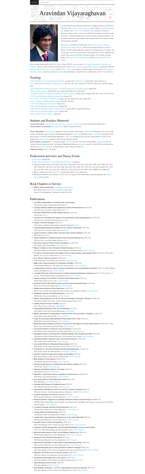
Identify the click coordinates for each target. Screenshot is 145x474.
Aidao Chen (69, 137)
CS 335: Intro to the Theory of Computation (43, 99)
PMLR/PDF (60, 306)
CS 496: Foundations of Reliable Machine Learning (45, 101)
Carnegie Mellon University (90, 67)
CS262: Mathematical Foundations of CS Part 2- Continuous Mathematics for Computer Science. (59, 89)
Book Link (62, 187)
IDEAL (57, 172)
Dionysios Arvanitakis (73, 124)
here (48, 149)
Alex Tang (77, 134)
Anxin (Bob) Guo (60, 124)
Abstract (69, 187)
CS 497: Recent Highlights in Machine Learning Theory (47, 96)
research (92, 31)
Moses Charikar (67, 69)
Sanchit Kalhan (89, 131)
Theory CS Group (78, 31)
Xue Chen (43, 147)
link (105, 81)
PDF (66, 220)
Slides (67, 351)
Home (34, 2)
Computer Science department (81, 28)
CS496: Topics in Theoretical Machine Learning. (45, 111)
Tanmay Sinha (49, 124)
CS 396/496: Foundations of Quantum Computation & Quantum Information (53, 94)
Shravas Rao (82, 144)
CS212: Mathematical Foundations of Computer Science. (47, 83)
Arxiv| (64, 351)
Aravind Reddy (97, 134)
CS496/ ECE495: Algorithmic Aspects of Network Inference (48, 109)
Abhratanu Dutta (43, 139)
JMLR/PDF (70, 311)
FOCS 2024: (38, 159)
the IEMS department (107, 28)
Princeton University (36, 69)
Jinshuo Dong (101, 142)
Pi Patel (104, 72)
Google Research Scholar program (79, 57)
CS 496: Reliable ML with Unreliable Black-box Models (47, 81)
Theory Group (76, 67)
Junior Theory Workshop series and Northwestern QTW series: (53, 162)
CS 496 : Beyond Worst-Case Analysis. (41, 114)
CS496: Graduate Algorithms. (39, 91)
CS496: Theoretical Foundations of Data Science (45, 106)
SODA (80, 392)
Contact (44, 2)
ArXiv (57, 187)
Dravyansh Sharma (57, 126)
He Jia (52, 142)
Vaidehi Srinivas (79, 81)
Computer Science (49, 69)
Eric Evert (69, 142)
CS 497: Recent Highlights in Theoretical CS (44, 104)
